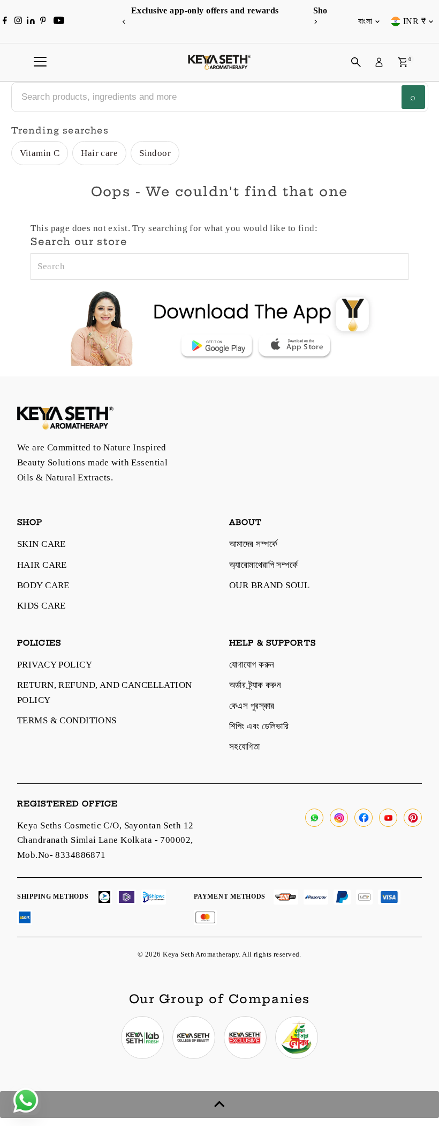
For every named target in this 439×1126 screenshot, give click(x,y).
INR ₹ (414, 21)
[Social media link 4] (296, 1037)
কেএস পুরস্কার (252, 706)
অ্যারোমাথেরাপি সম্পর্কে (263, 565)
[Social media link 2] (193, 1037)
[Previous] (124, 22)
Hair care (99, 153)
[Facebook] (5, 21)
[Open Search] (356, 62)
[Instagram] (18, 21)
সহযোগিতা (244, 747)
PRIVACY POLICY (54, 665)
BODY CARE (43, 585)
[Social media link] (314, 818)
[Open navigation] (40, 62)
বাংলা (365, 21)
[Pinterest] (43, 21)
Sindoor (155, 153)
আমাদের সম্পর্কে (253, 544)
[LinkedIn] (32, 21)
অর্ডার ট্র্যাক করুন (255, 685)
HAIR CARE (42, 565)
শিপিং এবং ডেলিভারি (259, 726)
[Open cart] (402, 62)
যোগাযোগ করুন (251, 665)
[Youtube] (59, 21)
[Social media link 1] (142, 1037)
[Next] (315, 22)
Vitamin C (40, 153)
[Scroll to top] (219, 1104)
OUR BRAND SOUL (269, 585)
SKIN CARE (41, 544)
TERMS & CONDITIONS (67, 720)
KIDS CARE (41, 606)
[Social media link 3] (245, 1037)
